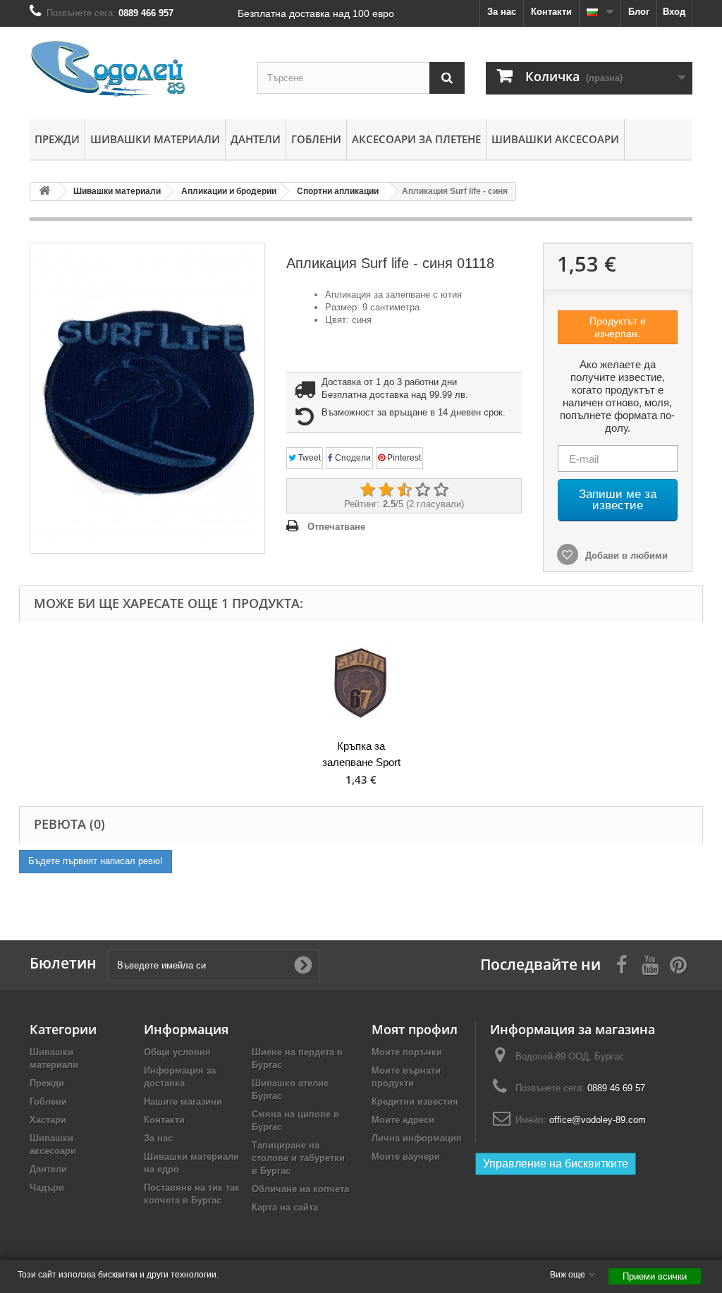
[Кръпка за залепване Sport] (361, 682)
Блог (638, 11)
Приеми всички (655, 1276)
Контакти (551, 11)
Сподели (352, 458)
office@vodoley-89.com (597, 1120)
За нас (501, 11)
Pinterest (403, 458)
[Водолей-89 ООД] (133, 69)
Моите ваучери (406, 1156)
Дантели (256, 139)
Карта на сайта (285, 1207)
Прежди (57, 139)
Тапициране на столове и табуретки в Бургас (298, 1158)
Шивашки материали (155, 139)
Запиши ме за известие (617, 499)
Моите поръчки (407, 1052)
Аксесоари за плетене (416, 139)
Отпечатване (336, 526)
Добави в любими (625, 555)
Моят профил (415, 1029)
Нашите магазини (183, 1101)
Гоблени (316, 139)
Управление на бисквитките (555, 1164)
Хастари (48, 1120)
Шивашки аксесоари (555, 139)
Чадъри (47, 1187)
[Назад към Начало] (44, 191)
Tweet (308, 458)
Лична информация (417, 1138)
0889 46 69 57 (616, 1088)
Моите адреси (403, 1120)
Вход (674, 11)
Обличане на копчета (300, 1189)
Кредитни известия (415, 1101)
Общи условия (177, 1052)
